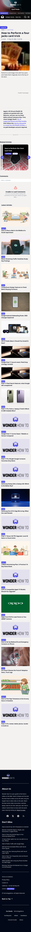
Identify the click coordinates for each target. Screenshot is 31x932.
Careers (8, 888)
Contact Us (5, 882)
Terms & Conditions (7, 877)
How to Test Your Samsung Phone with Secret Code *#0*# (14, 852)
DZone (21, 920)
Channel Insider (12, 920)
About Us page (21, 810)
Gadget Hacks (12, 13)
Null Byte (28, 13)
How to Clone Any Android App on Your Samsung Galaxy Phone (13, 835)
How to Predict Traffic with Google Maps (13, 844)
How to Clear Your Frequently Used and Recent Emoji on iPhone (15, 856)
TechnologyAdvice (19, 911)
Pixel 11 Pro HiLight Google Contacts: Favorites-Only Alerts (13, 460)
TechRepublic (8, 915)
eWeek (16, 915)
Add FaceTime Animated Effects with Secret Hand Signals (14, 847)
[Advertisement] (15, 753)
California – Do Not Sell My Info (10, 885)
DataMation (24, 915)
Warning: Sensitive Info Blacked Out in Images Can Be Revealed (15, 866)
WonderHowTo (4, 13)
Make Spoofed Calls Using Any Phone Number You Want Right (15, 861)
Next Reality (21, 13)
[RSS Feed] (23, 816)
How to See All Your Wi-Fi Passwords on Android (15, 827)
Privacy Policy (5, 880)
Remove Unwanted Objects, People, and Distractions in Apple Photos (13, 830)
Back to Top (6, 899)
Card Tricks (15, 9)
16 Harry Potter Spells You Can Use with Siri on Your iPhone (15, 840)
